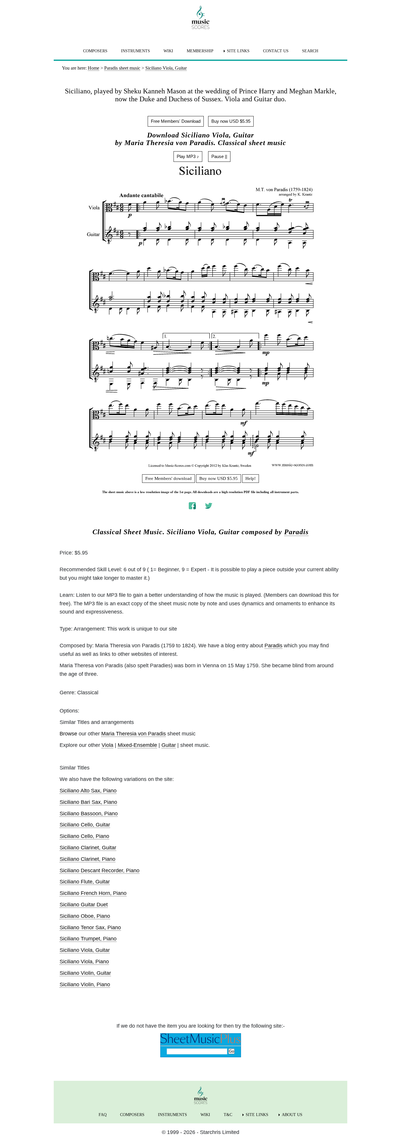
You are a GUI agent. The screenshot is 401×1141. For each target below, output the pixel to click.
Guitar (168, 745)
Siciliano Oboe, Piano (85, 916)
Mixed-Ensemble (137, 745)
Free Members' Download (176, 121)
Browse (68, 734)
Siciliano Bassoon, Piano (89, 813)
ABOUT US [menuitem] (292, 1115)
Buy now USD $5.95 (230, 121)
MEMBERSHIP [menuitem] (200, 51)
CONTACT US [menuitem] (276, 51)
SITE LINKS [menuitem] (238, 51)
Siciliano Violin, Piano (85, 984)
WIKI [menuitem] (168, 51)
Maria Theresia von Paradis (133, 734)
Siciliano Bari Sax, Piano (88, 802)
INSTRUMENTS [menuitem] (135, 51)
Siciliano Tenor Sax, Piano (90, 927)
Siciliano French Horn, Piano (93, 893)
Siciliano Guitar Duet (84, 905)
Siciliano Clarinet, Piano (87, 859)
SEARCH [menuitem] (310, 51)
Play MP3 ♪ (188, 156)
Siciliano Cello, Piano (84, 836)
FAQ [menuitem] (103, 1115)
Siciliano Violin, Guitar (85, 973)
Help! (250, 478)
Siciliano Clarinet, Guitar (88, 848)
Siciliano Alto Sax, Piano (88, 791)
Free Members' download (168, 478)
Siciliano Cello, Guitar (85, 825)
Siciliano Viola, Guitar (85, 950)
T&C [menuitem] (228, 1115)
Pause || (219, 156)
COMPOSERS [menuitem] (95, 51)
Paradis (296, 532)
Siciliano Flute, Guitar (85, 882)
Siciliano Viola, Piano (84, 961)
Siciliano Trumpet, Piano (88, 939)
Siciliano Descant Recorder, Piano (99, 870)
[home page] (200, 17)
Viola (107, 745)
